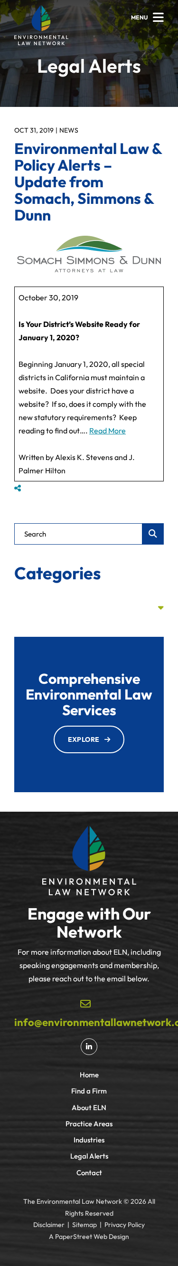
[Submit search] (153, 534)
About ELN (89, 1107)
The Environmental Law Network (72, 1201)
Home (89, 1074)
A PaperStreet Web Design (89, 1236)
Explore (84, 739)
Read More (107, 430)
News (68, 130)
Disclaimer (49, 1224)
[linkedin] (89, 1046)
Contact (89, 1172)
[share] (17, 488)
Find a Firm (89, 1090)
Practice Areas (89, 1123)
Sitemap (84, 1224)
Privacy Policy (124, 1224)
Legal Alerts (89, 1155)
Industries (89, 1139)
